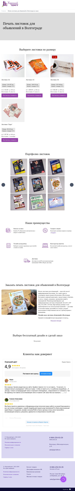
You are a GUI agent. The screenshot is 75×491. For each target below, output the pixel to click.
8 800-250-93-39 (56, 437)
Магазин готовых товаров (34, 476)
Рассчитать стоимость (10, 95)
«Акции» (53, 232)
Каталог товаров (31, 467)
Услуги (29, 474)
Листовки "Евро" (6, 124)
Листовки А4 (5, 80)
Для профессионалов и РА (34, 469)
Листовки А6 (54, 80)
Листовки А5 (30, 80)
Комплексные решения (33, 472)
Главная (3, 11)
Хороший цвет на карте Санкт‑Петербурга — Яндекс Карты (37, 425)
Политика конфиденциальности (13, 442)
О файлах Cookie (9, 447)
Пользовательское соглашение (12, 445)
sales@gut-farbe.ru (54, 450)
